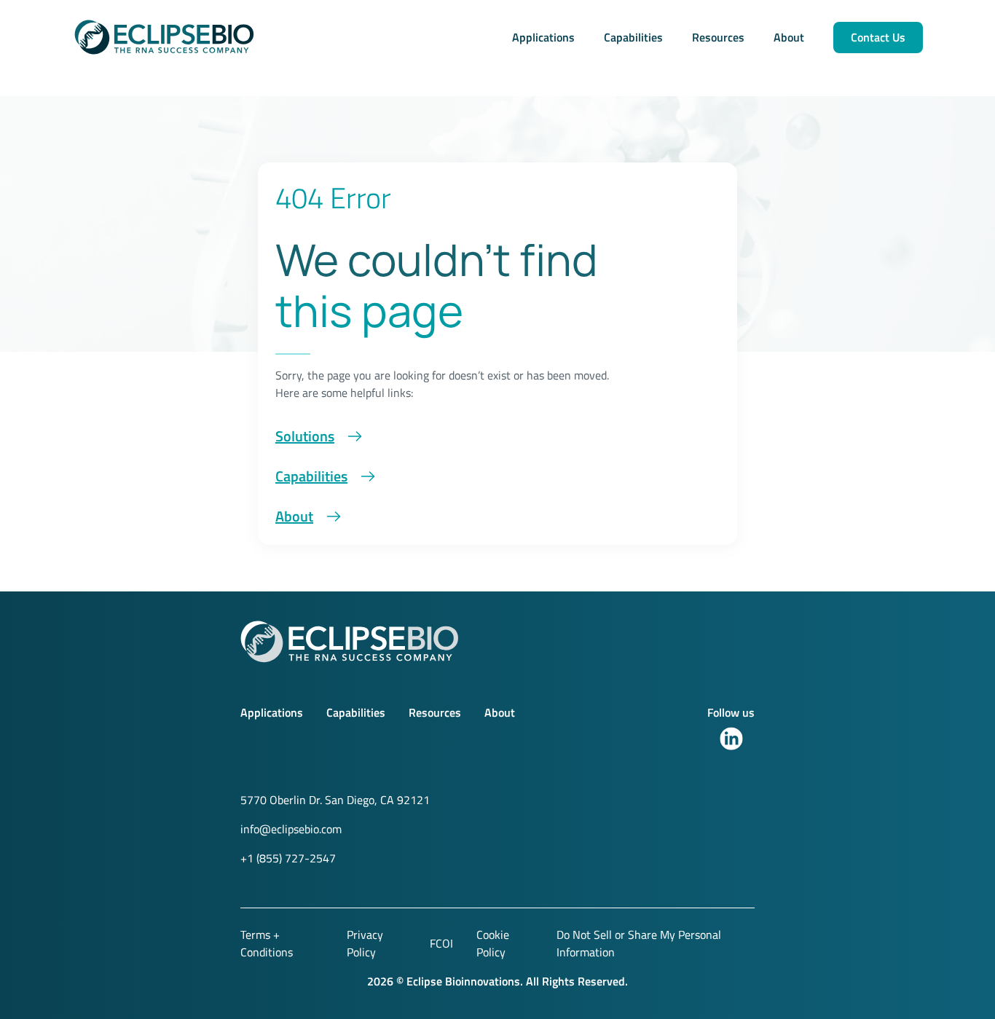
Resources (718, 37)
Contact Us (878, 37)
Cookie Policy (492, 943)
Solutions (304, 436)
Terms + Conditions (266, 943)
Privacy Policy (365, 943)
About (789, 37)
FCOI (441, 943)
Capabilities (633, 37)
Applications (543, 37)
